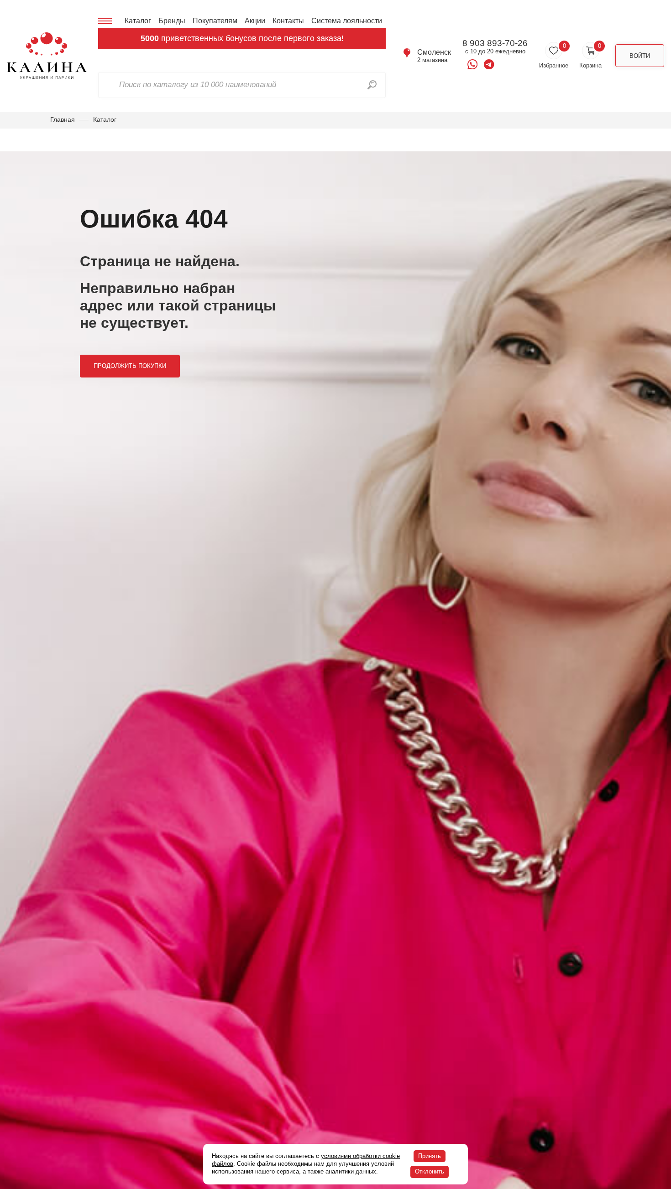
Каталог (138, 21)
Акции (255, 21)
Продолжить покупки (130, 365)
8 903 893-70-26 (495, 43)
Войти (639, 55)
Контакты (288, 21)
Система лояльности (346, 21)
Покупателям (215, 21)
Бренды (171, 21)
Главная (62, 119)
